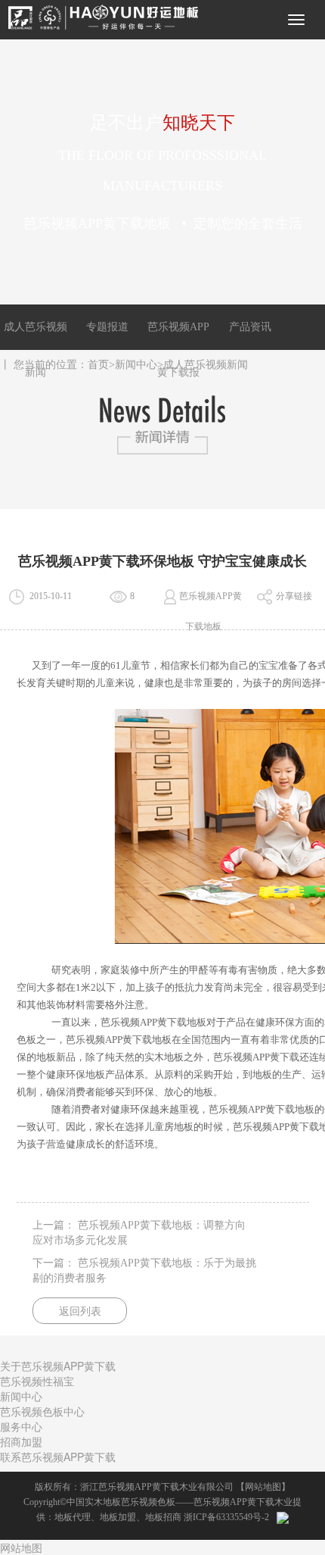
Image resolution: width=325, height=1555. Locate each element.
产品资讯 (250, 327)
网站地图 (263, 1487)
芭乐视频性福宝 (37, 1380)
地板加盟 (118, 1517)
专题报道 (107, 327)
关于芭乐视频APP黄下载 (58, 1365)
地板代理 (72, 1517)
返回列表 (80, 1311)
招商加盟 (21, 1441)
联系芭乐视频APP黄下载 (58, 1456)
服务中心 (21, 1426)
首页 (98, 364)
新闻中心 (136, 364)
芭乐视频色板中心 (42, 1411)
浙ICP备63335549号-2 (226, 1517)
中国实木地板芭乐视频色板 (121, 1502)
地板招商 (163, 1517)
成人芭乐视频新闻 (205, 364)
